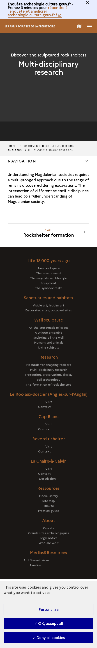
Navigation (22, 160)
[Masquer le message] (87, 2)
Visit (48, 402)
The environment (48, 273)
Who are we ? (49, 543)
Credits (48, 528)
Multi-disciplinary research (48, 369)
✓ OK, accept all (48, 623)
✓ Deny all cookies (48, 637)
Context (48, 407)
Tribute (48, 506)
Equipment (48, 283)
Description (48, 478)
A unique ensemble (48, 332)
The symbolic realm (48, 288)
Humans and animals (48, 342)
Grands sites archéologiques (48, 533)
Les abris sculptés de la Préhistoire (30, 26)
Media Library (48, 496)
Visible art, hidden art (48, 305)
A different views (48, 560)
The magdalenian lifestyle (48, 278)
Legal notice (49, 538)
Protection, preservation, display (48, 374)
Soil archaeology (48, 379)
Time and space (48, 268)
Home (12, 146)
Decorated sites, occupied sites (48, 310)
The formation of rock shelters (48, 384)
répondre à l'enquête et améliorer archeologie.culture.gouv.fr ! (37, 11)
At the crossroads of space (49, 327)
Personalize (49, 609)
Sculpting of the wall (48, 337)
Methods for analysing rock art (48, 364)
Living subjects (48, 347)
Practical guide (48, 510)
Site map (48, 501)
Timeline (49, 565)
